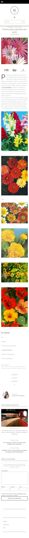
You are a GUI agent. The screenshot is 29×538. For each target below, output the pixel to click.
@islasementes (10, 354)
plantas (14, 368)
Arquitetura (10, 27)
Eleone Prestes (15, 34)
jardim (17, 366)
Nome (3, 487)
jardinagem (22, 366)
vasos (24, 368)
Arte (4, 528)
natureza (3, 368)
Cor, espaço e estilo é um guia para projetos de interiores (14, 442)
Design (5, 521)
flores (6, 366)
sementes (19, 368)
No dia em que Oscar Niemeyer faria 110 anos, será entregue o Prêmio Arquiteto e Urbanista (14, 432)
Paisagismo (9, 368)
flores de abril (12, 366)
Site (20, 487)
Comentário (4, 470)
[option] (14, 422)
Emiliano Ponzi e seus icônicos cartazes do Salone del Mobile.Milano (14, 450)
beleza (3, 366)
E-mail (12, 487)
